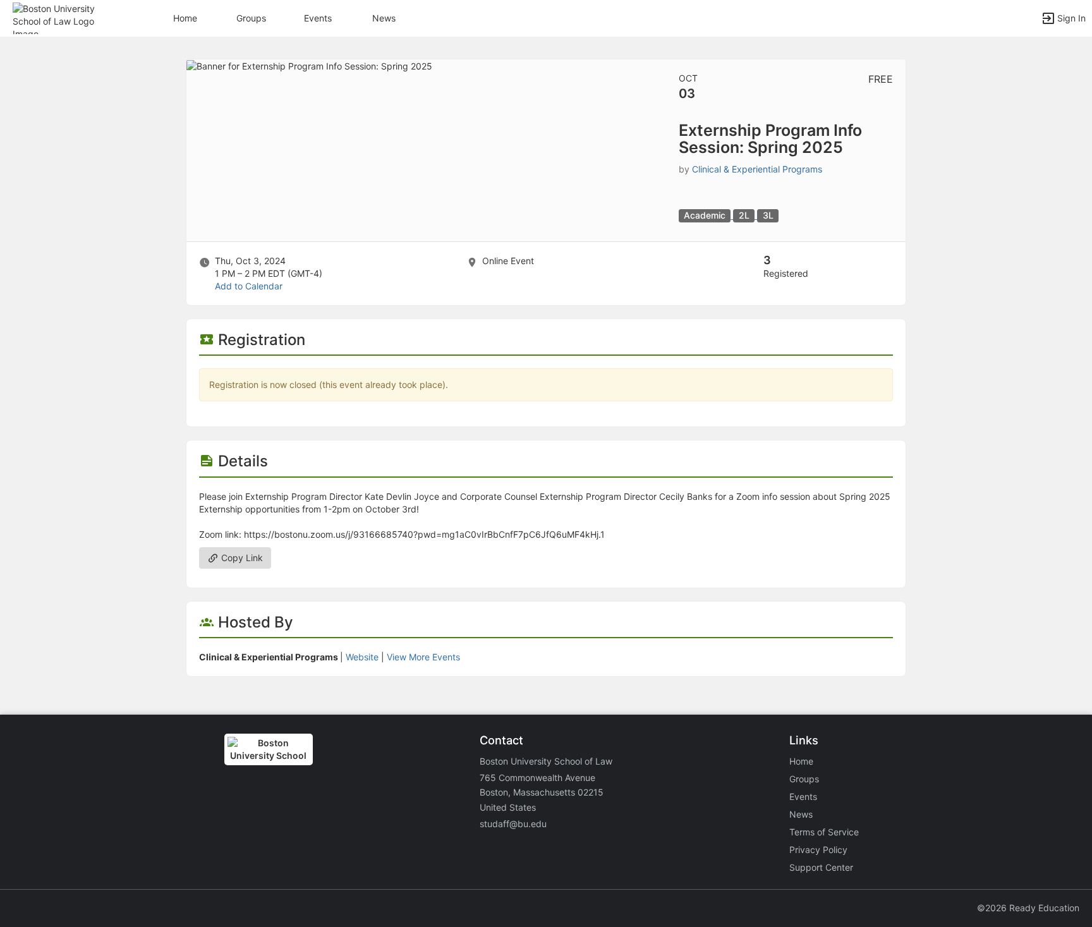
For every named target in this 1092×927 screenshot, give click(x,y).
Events (318, 18)
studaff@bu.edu (513, 823)
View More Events (423, 656)
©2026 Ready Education (1028, 907)
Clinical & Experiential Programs (757, 169)
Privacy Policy (818, 849)
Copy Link (241, 557)
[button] (65, 17)
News (384, 18)
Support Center (821, 867)
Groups (251, 18)
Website (362, 656)
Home (801, 761)
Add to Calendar (248, 286)
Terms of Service (824, 832)
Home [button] (185, 18)
